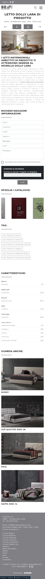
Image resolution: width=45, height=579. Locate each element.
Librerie (6, 546)
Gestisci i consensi (23, 577)
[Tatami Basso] (5, 26)
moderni (22, 309)
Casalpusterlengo (22, 325)
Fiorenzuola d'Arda (22, 340)
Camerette (7, 560)
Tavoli (5, 553)
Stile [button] (3, 306)
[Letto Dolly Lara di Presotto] (22, 43)
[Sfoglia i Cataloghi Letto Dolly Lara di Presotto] (28, 26)
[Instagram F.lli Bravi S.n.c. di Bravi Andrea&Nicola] (13, 2)
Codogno (22, 329)
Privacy (3, 577)
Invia (22, 182)
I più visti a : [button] (6, 322)
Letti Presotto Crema (11, 235)
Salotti (5, 551)
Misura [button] (4, 298)
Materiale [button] (5, 290)
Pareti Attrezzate (9, 549)
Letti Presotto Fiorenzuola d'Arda (15, 244)
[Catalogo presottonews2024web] (33, 208)
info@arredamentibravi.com (19, 525)
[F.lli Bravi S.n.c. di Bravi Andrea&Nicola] (6, 7)
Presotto (22, 284)
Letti (29, 21)
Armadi (5, 557)
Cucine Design (8, 533)
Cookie (10, 577)
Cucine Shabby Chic (11, 544)
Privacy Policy (35, 162)
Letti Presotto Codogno (12, 249)
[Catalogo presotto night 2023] (11, 208)
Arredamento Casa (18, 21)
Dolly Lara (37, 21)
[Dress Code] (39, 26)
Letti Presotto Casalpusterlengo (15, 253)
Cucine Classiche (9, 538)
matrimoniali (22, 301)
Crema (22, 333)
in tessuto (22, 293)
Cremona (22, 337)
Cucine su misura (10, 540)
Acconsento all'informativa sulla (23, 162)
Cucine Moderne (9, 535)
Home (6, 21)
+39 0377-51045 (12, 521)
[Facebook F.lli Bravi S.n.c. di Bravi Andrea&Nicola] (10, 2)
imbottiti (22, 317)
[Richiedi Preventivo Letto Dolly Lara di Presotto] (17, 26)
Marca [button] (4, 281)
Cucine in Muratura (10, 542)
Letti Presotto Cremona (12, 240)
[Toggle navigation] (41, 7)
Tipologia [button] (5, 314)
